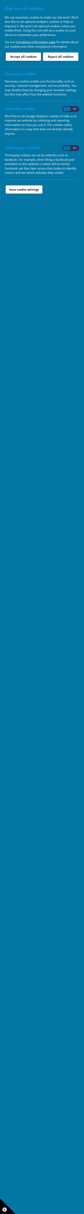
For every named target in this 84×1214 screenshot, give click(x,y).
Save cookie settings (24, 189)
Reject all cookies (60, 56)
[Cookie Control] (8, 1206)
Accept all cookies (23, 56)
